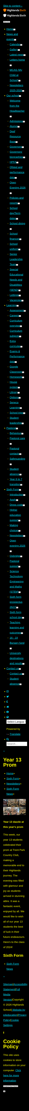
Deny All (15, 1086)
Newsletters (13, 783)
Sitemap (8, 984)
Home (9, 773)
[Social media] (7, 696)
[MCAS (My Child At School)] (7, 711)
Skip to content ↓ (12, 5)
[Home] (7, 706)
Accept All (6, 1086)
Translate (15, 734)
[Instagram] (7, 691)
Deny (11, 1086)
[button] (7, 717)
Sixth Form (12, 778)
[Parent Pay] (7, 701)
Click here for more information (12, 1075)
